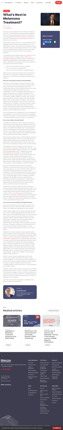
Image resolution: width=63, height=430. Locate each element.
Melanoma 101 (32, 364)
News (32, 2)
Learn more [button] (39, 428)
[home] (3, 2)
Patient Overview (44, 362)
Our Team (54, 396)
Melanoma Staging (33, 372)
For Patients (18, 2)
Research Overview (57, 362)
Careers (54, 402)
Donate (59, 2)
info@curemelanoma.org (6, 380)
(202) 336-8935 (4, 378)
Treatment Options (43, 373)
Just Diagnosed (44, 364)
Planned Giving (44, 413)
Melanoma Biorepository (43, 381)
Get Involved (39, 2)
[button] (9, 2)
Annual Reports (32, 392)
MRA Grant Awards (57, 367)
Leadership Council (57, 394)
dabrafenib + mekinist (28, 237)
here (26, 183)
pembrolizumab (7, 153)
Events (42, 401)
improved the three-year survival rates (23, 36)
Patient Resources (45, 378)
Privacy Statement (38, 425)
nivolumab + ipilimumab (17, 194)
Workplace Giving (44, 411)
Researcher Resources (55, 377)
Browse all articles (54, 310)
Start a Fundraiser (44, 397)
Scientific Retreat (56, 372)
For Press (30, 394)
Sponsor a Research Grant (44, 404)
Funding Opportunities (55, 369)
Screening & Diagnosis (43, 367)
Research (26, 2)
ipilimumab (12, 151)
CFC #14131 (47, 425)
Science (6, 11)
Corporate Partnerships (43, 408)
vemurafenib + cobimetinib (10, 238)
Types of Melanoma (31, 367)
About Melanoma (9, 2)
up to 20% (21, 169)
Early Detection (32, 370)
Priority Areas (55, 364)
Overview (30, 362)
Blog (29, 388)
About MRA (48, 2)
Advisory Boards (56, 398)
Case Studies (43, 370)
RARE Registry (55, 374)
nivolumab (16, 153)
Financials (54, 400)
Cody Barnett (8, 28)
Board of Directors (57, 392)
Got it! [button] (57, 427)
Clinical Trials (43, 376)
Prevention (31, 374)
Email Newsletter (32, 390)
